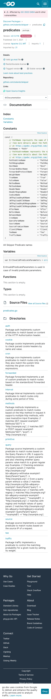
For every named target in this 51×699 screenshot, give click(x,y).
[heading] (11, 4)
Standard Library (10, 605)
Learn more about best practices (17, 73)
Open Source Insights (15, 91)
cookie (8, 339)
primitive (9, 439)
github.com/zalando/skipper (15, 24)
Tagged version (12, 68)
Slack (5, 647)
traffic (8, 538)
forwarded (10, 373)
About (30, 600)
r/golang (7, 652)
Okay (45, 691)
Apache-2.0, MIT (18, 43)
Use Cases (8, 581)
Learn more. (16, 695)
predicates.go (10, 310)
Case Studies (9, 586)
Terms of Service (25, 675)
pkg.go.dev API (10, 619)
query (8, 444)
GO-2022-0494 (28, 12)
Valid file (13, 59)
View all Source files (37, 303)
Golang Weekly (9, 660)
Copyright (26, 671)
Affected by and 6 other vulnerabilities (25, 13)
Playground (32, 581)
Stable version (36, 68)
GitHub (6, 643)
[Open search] (38, 4)
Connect (8, 633)
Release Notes (33, 619)
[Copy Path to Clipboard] (44, 24)
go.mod (14, 59)
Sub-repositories (10, 610)
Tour (29, 586)
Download (31, 605)
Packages (8, 600)
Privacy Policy (26, 679)
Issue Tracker (33, 614)
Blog (29, 610)
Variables (8, 122)
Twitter (6, 638)
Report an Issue (26, 683)
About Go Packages (12, 614)
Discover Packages (11, 21)
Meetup (6, 656)
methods (9, 403)
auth (7, 325)
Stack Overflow (34, 590)
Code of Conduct (34, 627)
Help (29, 594)
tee (7, 532)
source (8, 519)
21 (10, 47)
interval (9, 389)
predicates (37, 24)
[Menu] (25, 97)
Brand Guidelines (34, 623)
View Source (42, 133)
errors (47, 260)
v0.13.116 (11, 36)
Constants (8, 118)
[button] (4, 59)
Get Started (34, 576)
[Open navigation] (45, 4)
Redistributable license (16, 64)
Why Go (7, 576)
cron (7, 353)
